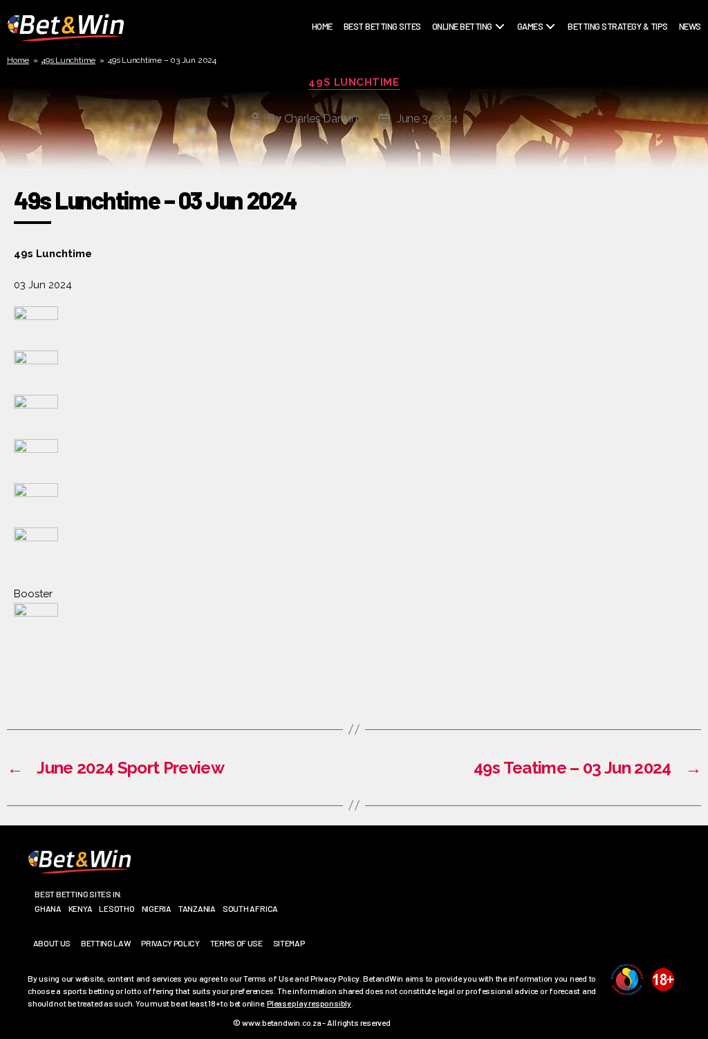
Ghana (48, 908)
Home (322, 26)
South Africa (250, 908)
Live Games (543, 65)
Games (530, 26)
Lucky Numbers (552, 98)
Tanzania (197, 908)
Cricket (452, 65)
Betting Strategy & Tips (618, 26)
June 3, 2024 (427, 118)
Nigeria (156, 908)
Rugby (449, 49)
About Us (52, 943)
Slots (534, 130)
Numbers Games (553, 114)
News (690, 26)
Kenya (80, 908)
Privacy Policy (170, 943)
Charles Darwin (320, 118)
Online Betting (462, 26)
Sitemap (289, 943)
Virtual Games (551, 147)
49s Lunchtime (68, 60)
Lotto (448, 130)
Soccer (451, 98)
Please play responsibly (309, 1003)
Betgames (541, 49)
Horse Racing (463, 81)
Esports (454, 114)
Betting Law (106, 943)
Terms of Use (236, 943)
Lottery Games (552, 81)
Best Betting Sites (382, 26)
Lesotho (116, 908)
